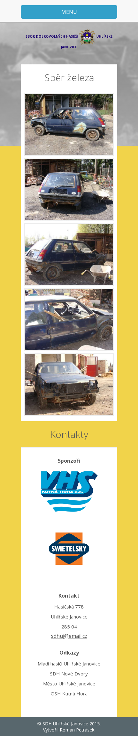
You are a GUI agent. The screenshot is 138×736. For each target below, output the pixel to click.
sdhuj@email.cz (69, 635)
